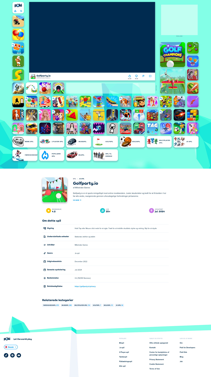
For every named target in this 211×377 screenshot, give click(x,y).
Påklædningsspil (125, 361)
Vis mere (76, 200)
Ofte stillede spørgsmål (158, 343)
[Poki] (18, 5)
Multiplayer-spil (82, 305)
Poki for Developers (187, 347)
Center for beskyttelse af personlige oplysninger (159, 353)
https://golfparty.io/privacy (85, 286)
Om (181, 343)
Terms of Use (154, 369)
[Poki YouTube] (19, 355)
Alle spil (122, 366)
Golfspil (97, 305)
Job (181, 361)
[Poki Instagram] (12, 355)
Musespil (67, 305)
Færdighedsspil (51, 305)
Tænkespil (123, 357)
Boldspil (108, 305)
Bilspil (121, 343)
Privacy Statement (156, 359)
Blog (181, 357)
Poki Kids (183, 352)
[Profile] (15, 11)
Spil (74, 179)
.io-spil (81, 179)
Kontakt (152, 347)
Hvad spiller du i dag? (21, 11)
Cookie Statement (156, 364)
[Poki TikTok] (6, 355)
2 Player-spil (124, 352)
